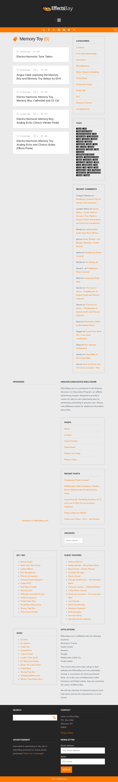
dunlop (94, 139)
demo (80, 160)
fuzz (96, 144)
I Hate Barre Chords (77, 590)
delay (89, 144)
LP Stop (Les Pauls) (30, 661)
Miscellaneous (82, 66)
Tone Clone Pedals (29, 612)
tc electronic (93, 136)
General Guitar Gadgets (31, 580)
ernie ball (88, 160)
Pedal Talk (80, 90)
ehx (85, 129)
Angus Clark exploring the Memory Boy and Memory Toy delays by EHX (39, 76)
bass (96, 160)
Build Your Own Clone (30, 565)
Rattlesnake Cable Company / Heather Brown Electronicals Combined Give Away (81, 489)
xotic (91, 167)
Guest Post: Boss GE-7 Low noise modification (88, 335)
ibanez (80, 157)
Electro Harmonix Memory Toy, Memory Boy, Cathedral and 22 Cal (38, 98)
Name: (63, 757)
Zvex (80, 167)
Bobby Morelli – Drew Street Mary (83, 565)
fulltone (90, 149)
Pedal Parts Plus (28, 601)
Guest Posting (70, 441)
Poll (77, 96)
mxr (95, 134)
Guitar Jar (25, 647)
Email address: (67, 745)
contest (81, 142)
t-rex (79, 165)
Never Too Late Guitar (31, 665)
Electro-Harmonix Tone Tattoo (35, 56)
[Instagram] (58, 29)
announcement (94, 173)
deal (97, 149)
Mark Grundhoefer (76, 605)
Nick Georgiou (74, 612)
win (85, 167)
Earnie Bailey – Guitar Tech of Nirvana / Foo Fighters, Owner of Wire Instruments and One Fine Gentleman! (88, 216)
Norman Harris (75, 615)
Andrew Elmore (75, 562)
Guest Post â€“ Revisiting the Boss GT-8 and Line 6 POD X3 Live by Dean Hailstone (82, 503)
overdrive (81, 144)
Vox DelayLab (91, 262)
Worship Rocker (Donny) (79, 619)
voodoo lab (82, 170)
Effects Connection (29, 576)
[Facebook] (48, 29)
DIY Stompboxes (28, 572)
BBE (97, 162)
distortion (81, 149)
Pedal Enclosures (28, 597)
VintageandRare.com (30, 675)
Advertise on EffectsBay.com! (35, 520)
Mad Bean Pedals (29, 587)
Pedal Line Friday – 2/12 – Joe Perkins (82, 519)
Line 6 (84, 147)
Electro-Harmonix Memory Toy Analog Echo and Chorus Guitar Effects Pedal (36, 144)
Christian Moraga (76, 572)
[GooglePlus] (53, 29)
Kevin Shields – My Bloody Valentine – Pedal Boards (88, 242)
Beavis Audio (26, 562)
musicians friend (92, 157)
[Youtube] (74, 29)
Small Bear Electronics (31, 605)
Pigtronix (97, 170)
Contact (67, 435)
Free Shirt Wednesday (86, 53)
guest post (82, 173)
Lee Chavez (73, 601)
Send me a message (33, 753)
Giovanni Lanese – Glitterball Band (84, 587)
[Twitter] (69, 29)
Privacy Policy (70, 459)
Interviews (80, 60)
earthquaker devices (86, 154)
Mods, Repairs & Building (87, 72)
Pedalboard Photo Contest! (76, 480)
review (90, 162)
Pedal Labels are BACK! (75, 513)
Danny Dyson (74, 576)
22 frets (24, 639)
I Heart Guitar (27, 654)
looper (87, 175)
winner (91, 147)
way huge (81, 162)
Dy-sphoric (25, 643)
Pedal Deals (81, 78)
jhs (90, 170)
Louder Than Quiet (29, 657)
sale (79, 139)
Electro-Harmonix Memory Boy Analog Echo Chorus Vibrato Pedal (38, 120)
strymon (81, 152)
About (67, 429)
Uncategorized (82, 109)
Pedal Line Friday (84, 84)
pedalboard (88, 165)
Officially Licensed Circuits (32, 594)
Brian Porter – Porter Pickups (81, 569)
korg (97, 167)
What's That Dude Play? (32, 679)
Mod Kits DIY (26, 590)
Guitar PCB (26, 583)
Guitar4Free (26, 650)
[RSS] (44, 29)
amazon (86, 139)
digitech (89, 142)
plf (79, 147)
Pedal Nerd (26, 668)
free (96, 165)
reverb (80, 175)
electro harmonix (84, 134)
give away (82, 136)
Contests (80, 47)
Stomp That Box (28, 608)
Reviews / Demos (84, 103)
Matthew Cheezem (76, 608)
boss (80, 129)
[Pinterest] (63, 29)
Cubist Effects (27, 569)
